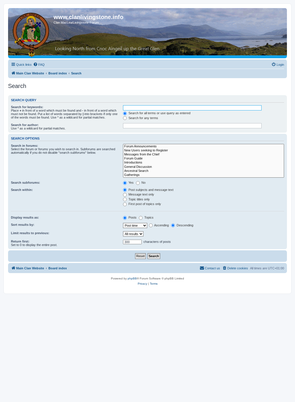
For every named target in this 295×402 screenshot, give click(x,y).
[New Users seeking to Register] (203, 151)
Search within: (22, 189)
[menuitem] (39, 64)
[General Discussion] (203, 167)
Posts (132, 217)
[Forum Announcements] (203, 146)
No (143, 182)
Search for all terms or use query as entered (159, 113)
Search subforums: (25, 182)
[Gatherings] (203, 175)
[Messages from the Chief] (203, 155)
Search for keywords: (27, 107)
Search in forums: (24, 145)
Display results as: (25, 217)
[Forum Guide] (203, 159)
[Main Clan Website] (32, 34)
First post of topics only (144, 204)
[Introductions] (203, 163)
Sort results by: (22, 224)
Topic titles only (139, 199)
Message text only (141, 194)
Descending (184, 225)
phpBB (132, 278)
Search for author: (25, 125)
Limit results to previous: (30, 233)
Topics (148, 217)
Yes (131, 182)
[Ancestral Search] (203, 171)
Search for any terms (143, 118)
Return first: (20, 241)
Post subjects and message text (150, 189)
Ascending (161, 225)
